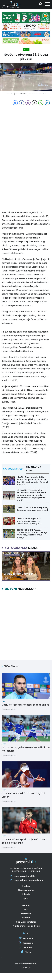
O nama (26, 905)
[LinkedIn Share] (47, 102)
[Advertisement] (26, 132)
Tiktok (28, 952)
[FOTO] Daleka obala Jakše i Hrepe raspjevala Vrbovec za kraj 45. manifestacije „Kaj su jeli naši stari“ (32, 481)
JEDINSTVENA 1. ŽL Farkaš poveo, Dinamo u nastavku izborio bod (32, 508)
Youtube (28, 947)
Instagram (28, 943)
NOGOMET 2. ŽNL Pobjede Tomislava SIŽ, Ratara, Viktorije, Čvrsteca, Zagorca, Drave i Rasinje (32, 534)
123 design (26, 967)
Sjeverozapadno (26, 890)
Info (26, 909)
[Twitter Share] (34, 102)
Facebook (28, 938)
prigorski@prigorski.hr (24, 876)
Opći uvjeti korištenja (26, 922)
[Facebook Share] (21, 102)
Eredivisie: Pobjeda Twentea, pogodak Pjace (25, 704)
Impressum (26, 913)
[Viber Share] (28, 102)
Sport (26, 49)
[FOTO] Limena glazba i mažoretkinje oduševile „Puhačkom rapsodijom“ (29, 521)
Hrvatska (26, 886)
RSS (28, 933)
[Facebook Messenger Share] (15, 102)
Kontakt (26, 917)
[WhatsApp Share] (40, 102)
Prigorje (26, 894)
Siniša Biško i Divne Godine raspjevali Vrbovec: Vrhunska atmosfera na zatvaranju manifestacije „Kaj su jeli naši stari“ (31, 495)
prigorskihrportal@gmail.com (28, 880)
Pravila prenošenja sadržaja (26, 926)
